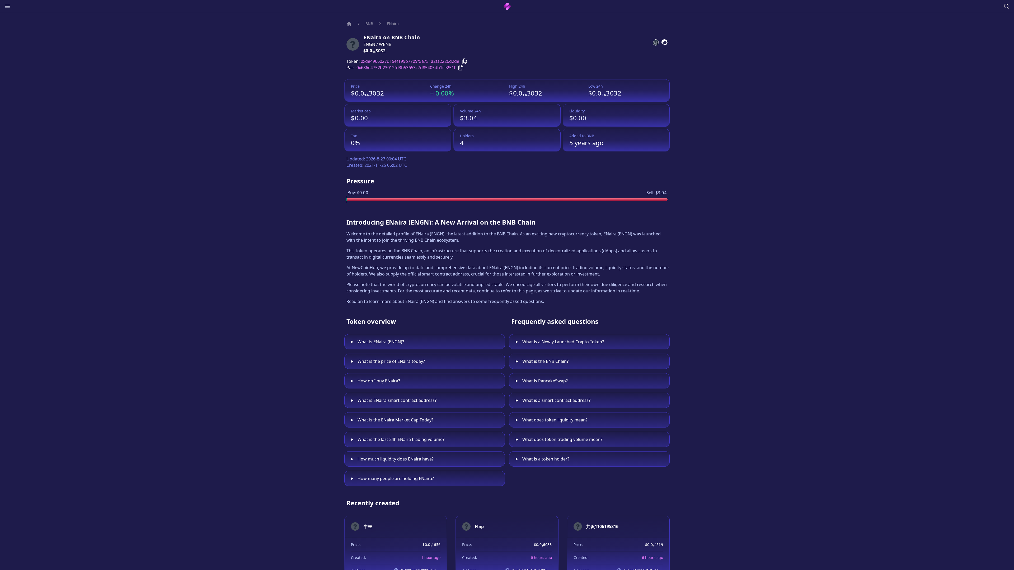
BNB (369, 23)
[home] (507, 6)
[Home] (349, 23)
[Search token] (1006, 6)
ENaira (393, 23)
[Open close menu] (7, 6)
